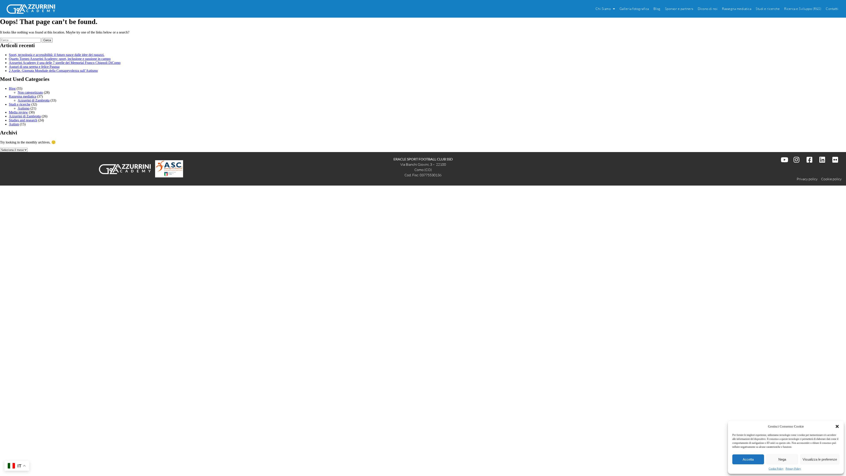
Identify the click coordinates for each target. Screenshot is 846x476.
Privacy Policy (793, 468)
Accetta (748, 459)
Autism (14, 124)
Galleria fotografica (634, 9)
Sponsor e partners (679, 9)
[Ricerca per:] (21, 40)
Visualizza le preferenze (820, 459)
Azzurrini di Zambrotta (34, 100)
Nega (782, 459)
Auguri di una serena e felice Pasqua (34, 67)
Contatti (832, 9)
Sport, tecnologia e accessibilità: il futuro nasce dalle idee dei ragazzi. (56, 55)
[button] (837, 426)
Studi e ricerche (768, 9)
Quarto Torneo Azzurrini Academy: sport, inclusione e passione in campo (60, 59)
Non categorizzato (30, 92)
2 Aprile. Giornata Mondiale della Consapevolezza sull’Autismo (53, 71)
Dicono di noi (708, 9)
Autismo (24, 108)
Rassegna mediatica (736, 9)
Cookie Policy (776, 468)
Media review (18, 112)
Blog (656, 9)
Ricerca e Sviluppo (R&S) (802, 9)
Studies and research (23, 120)
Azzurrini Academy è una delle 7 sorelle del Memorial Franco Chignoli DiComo (65, 63)
